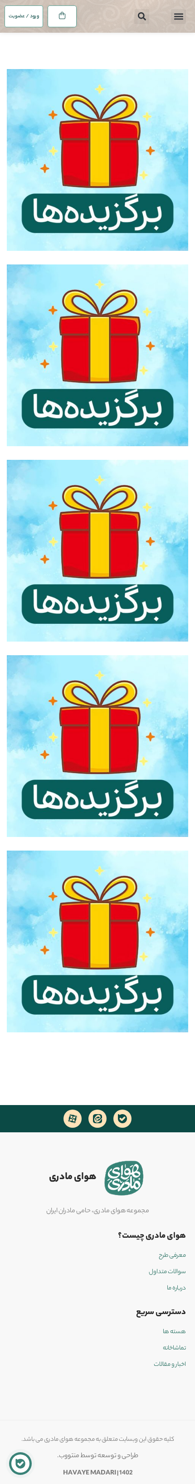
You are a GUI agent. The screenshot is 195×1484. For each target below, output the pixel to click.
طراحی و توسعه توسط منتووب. (97, 1456)
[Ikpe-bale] (122, 1119)
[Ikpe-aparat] (72, 1119)
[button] (178, 16)
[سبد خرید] (62, 16)
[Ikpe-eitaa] (97, 1119)
